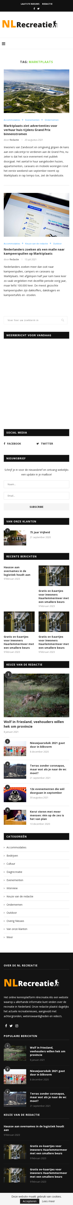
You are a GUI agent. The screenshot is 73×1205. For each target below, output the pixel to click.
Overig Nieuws (15, 921)
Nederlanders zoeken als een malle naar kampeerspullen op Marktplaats (34, 251)
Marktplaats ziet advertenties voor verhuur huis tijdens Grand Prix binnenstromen (30, 130)
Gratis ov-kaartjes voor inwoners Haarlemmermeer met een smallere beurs (54, 596)
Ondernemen (52, 120)
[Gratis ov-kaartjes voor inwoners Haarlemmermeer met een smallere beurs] (54, 575)
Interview (12, 888)
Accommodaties (12, 120)
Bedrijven (12, 855)
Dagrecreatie (14, 872)
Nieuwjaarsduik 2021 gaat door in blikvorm (47, 744)
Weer (10, 937)
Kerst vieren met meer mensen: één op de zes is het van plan (47, 815)
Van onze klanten (17, 929)
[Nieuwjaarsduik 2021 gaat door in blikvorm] (15, 748)
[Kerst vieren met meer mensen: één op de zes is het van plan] (15, 817)
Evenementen (32, 120)
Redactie (47, 3)
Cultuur (11, 863)
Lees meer (48, 1201)
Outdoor (57, 243)
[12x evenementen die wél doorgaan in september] (15, 794)
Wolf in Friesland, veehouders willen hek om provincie (34, 724)
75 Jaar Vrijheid (40, 532)
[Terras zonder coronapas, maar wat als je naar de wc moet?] (15, 771)
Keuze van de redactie (36, 243)
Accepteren (29, 1201)
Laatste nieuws (30, 3)
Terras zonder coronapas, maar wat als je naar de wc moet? (48, 769)
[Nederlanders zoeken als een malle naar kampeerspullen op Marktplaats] (36, 215)
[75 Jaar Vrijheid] (15, 537)
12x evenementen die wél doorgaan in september (47, 790)
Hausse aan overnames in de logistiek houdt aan (17, 570)
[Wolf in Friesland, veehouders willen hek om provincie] (36, 695)
